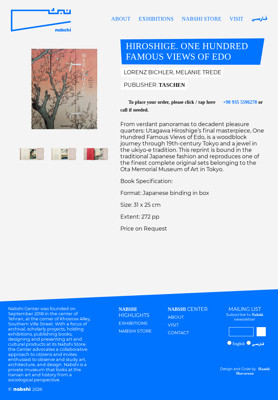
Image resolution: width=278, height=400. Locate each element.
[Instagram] (232, 356)
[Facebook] (239, 356)
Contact (178, 332)
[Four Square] (258, 356)
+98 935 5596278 (239, 102)
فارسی (259, 19)
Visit (236, 19)
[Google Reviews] (245, 356)
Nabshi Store (201, 19)
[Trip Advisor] (252, 356)
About (121, 19)
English (239, 343)
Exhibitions (156, 19)
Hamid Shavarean (253, 371)
